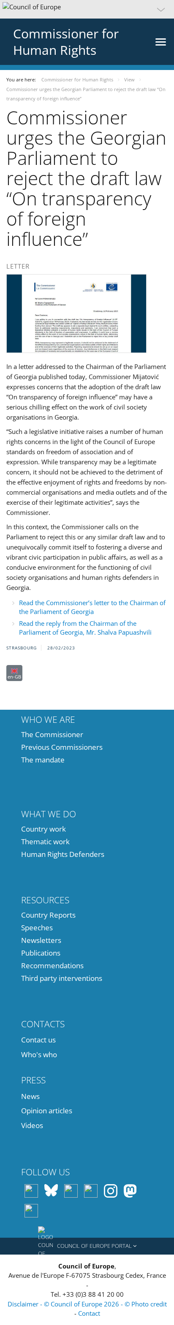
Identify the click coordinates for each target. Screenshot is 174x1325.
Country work (43, 829)
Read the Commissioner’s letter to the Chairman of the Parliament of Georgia (92, 607)
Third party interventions (61, 978)
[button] (87, 9)
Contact (89, 1313)
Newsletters (41, 940)
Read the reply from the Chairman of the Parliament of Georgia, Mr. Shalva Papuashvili (85, 627)
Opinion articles (46, 1110)
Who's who (39, 1054)
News (30, 1096)
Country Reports (48, 915)
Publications (40, 953)
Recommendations (52, 965)
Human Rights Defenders (62, 854)
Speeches (37, 927)
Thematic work (45, 841)
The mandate (43, 760)
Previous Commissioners (62, 747)
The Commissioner (52, 734)
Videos (32, 1125)
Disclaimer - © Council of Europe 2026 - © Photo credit (87, 1304)
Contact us (38, 1040)
